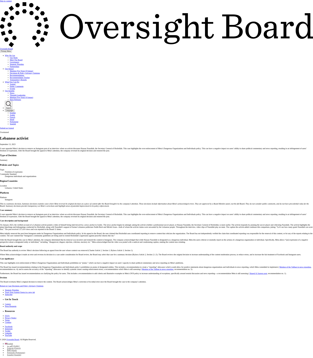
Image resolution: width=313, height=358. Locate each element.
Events (12, 89)
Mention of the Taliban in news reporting (295, 267)
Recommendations (17, 75)
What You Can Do (12, 82)
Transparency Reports (18, 80)
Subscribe (8, 294)
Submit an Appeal (7, 128)
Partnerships (14, 66)
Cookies (8, 322)
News (12, 93)
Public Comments (16, 86)
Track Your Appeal (20, 292)
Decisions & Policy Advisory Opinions (25, 73)
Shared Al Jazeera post (258, 273)
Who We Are (10, 55)
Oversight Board (12, 339)
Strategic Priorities (17, 64)
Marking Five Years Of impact (21, 71)
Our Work (14, 58)
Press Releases (15, 100)
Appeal (12, 84)
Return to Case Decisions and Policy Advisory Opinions (21, 286)
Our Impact (9, 69)
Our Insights (9, 91)
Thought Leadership (17, 95)
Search (8, 108)
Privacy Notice (10, 318)
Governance (14, 62)
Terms (7, 320)
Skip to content (6, 1)
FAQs (7, 316)
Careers (8, 304)
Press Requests (10, 306)
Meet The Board (16, 60)
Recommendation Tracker (20, 78)
